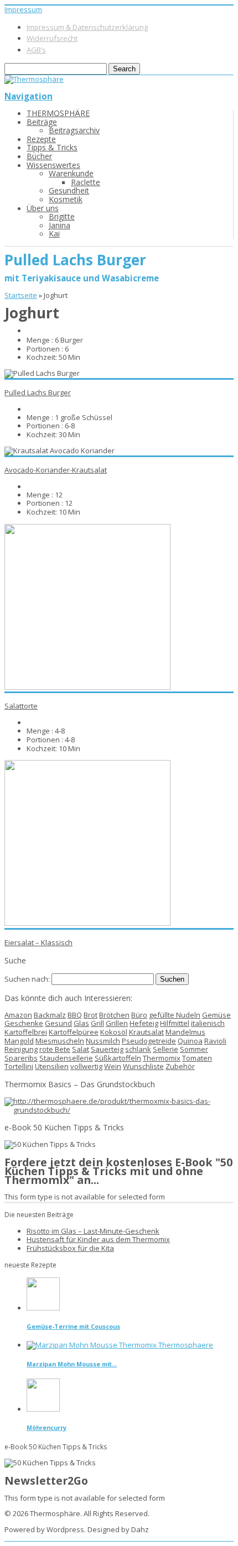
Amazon (18, 1015)
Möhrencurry (46, 1427)
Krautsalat (146, 1032)
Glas (81, 1023)
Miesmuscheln (59, 1041)
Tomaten (197, 1058)
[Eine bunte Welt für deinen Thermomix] (34, 79)
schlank (138, 1049)
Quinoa (190, 1041)
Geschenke (23, 1023)
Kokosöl (113, 1032)
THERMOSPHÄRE (58, 113)
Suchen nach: (27, 979)
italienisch (208, 1023)
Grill (97, 1023)
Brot (90, 1015)
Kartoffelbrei (25, 1032)
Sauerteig (107, 1049)
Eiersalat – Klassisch (38, 942)
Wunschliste (143, 1066)
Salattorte (21, 706)
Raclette (85, 182)
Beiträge (42, 122)
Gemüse (216, 1015)
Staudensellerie (66, 1058)
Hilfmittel (174, 1023)
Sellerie (165, 1049)
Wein (112, 1066)
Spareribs (21, 1058)
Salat (80, 1049)
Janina (59, 225)
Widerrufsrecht (52, 38)
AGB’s (36, 50)
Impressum (23, 9)
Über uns (43, 208)
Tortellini (18, 1066)
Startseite (20, 295)
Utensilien (52, 1066)
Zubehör (180, 1066)
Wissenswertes (53, 165)
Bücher (39, 156)
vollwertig (86, 1066)
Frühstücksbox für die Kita (70, 1248)
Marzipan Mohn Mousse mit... (72, 1364)
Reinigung (21, 1049)
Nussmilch (103, 1041)
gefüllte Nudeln (174, 1015)
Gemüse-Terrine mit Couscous (73, 1326)
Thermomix (161, 1058)
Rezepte (41, 139)
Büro (139, 1015)
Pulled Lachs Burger (37, 392)
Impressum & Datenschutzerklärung (87, 27)
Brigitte (62, 216)
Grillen (117, 1023)
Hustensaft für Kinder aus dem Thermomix (98, 1239)
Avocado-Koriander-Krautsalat (55, 470)
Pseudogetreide (149, 1041)
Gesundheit (69, 190)
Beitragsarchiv (74, 130)
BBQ (75, 1015)
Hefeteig (144, 1023)
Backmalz (50, 1015)
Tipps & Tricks (52, 147)
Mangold (19, 1041)
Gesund (58, 1023)
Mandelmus (185, 1032)
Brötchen (114, 1015)
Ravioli (215, 1041)
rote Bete (54, 1049)
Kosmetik (65, 199)
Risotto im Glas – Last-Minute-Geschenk (93, 1231)
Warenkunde (71, 173)
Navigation (28, 96)
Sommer (194, 1049)
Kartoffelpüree (74, 1032)
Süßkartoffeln (118, 1058)
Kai (54, 233)
